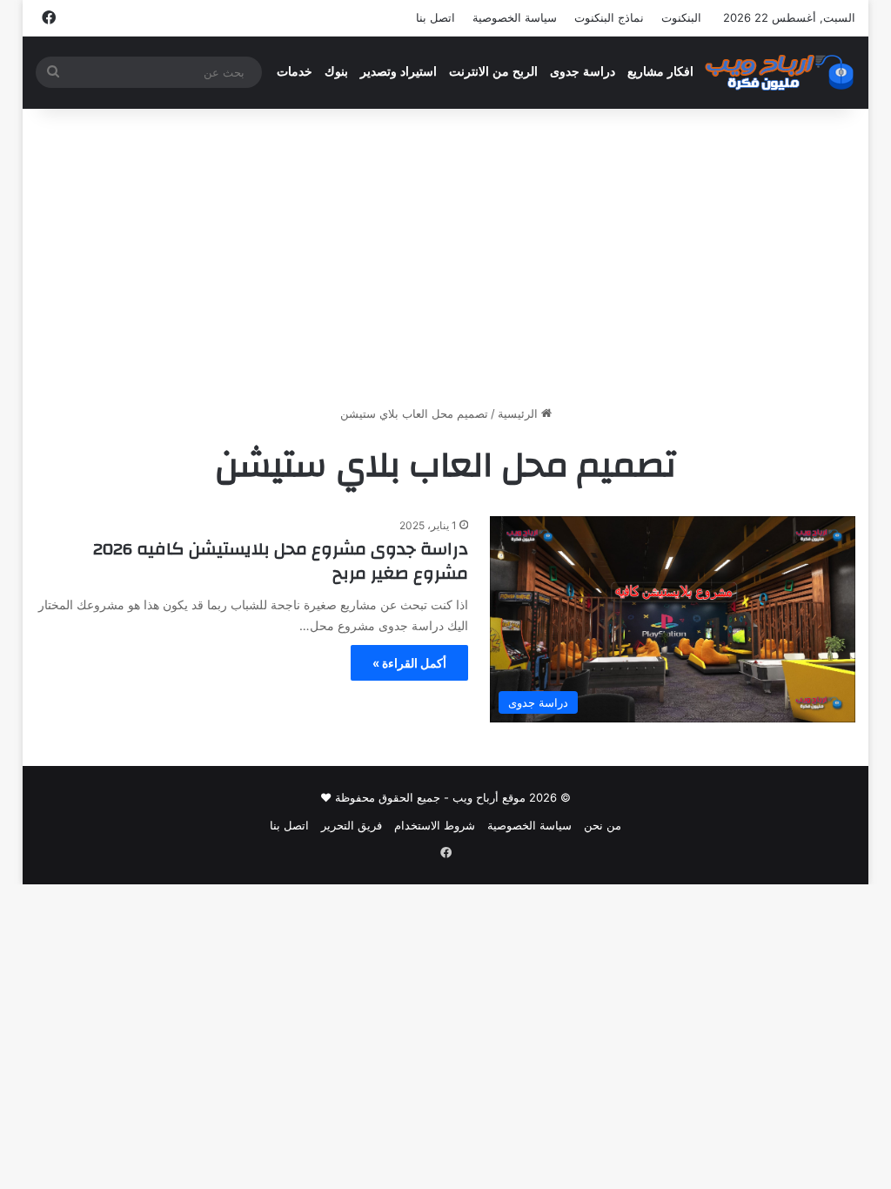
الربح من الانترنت (493, 71)
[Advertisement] (445, 257)
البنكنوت (681, 17)
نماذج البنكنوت (609, 17)
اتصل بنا (435, 17)
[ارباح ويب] (779, 72)
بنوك (336, 71)
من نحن (602, 825)
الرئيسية (519, 413)
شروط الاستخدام (434, 825)
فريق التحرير (351, 825)
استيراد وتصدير (398, 71)
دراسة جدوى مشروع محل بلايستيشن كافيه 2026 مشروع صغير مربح (280, 561)
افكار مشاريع (660, 71)
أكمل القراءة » (409, 662)
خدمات (294, 71)
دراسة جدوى (582, 71)
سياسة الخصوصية (514, 17)
